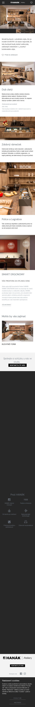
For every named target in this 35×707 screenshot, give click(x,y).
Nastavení (17, 702)
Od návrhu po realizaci (9, 514)
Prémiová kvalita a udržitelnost (9, 526)
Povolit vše (17, 698)
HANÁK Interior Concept (9, 504)
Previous (4, 330)
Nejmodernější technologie (25, 515)
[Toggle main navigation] (3, 2)
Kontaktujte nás (17, 365)
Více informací (6, 304)
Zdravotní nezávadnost (26, 525)
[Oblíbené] (31, 3)
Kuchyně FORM (9, 344)
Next (31, 330)
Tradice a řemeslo (25, 503)
